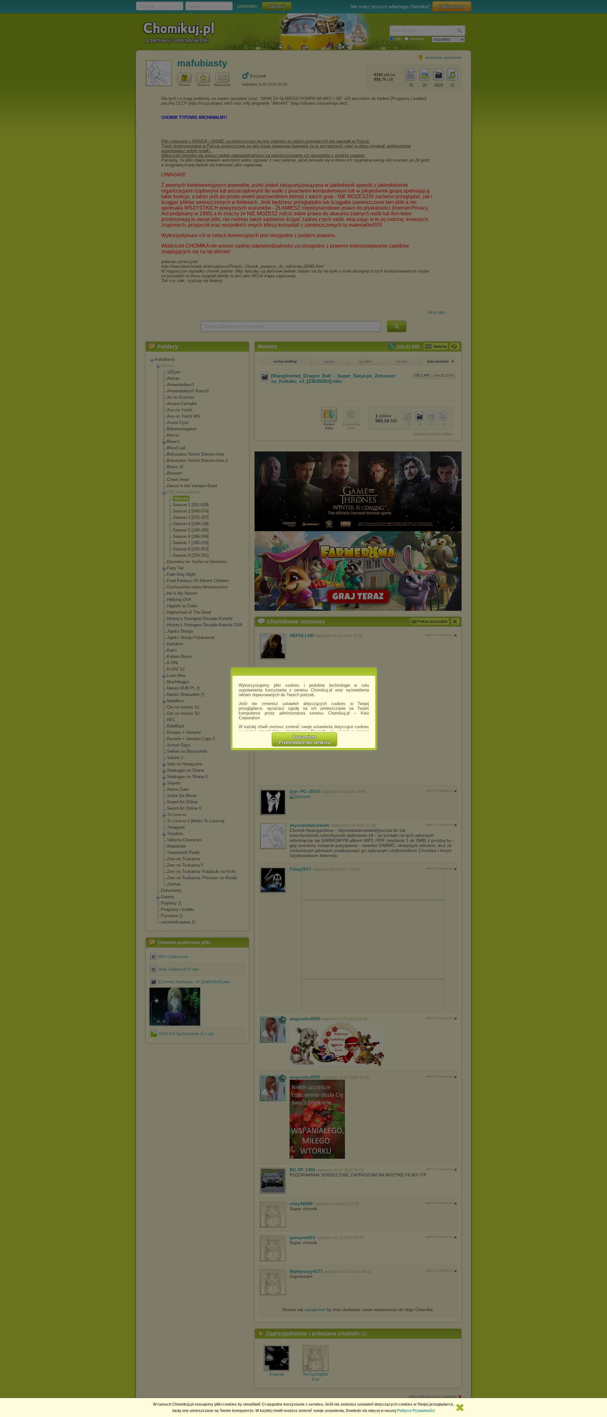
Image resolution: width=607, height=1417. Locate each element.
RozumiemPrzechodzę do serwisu (304, 739)
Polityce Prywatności (416, 1410)
